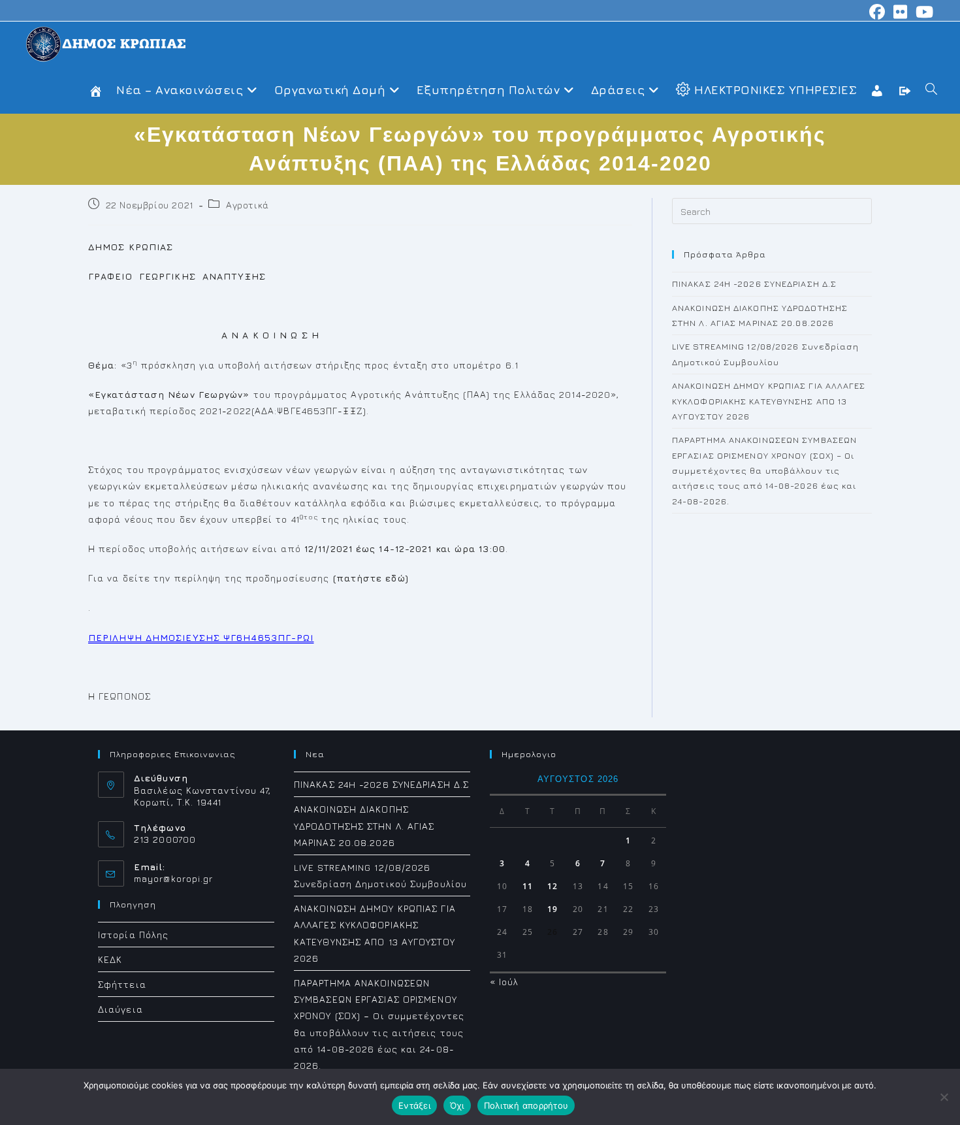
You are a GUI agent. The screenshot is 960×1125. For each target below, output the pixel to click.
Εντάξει (414, 1105)
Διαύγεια (120, 1009)
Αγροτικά (247, 204)
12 (552, 886)
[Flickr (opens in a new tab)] (900, 12)
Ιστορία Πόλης (133, 934)
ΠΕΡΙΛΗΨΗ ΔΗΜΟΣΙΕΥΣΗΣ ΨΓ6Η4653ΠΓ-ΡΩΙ (201, 637)
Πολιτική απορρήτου (526, 1105)
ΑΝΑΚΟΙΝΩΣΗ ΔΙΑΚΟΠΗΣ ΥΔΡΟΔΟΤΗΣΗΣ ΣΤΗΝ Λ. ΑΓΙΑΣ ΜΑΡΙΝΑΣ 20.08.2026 (364, 825)
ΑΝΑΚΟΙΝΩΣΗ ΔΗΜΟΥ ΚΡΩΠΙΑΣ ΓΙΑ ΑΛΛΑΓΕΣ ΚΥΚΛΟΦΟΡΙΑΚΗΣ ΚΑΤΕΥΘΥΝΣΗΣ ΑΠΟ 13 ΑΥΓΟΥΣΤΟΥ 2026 (769, 400)
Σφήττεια (122, 984)
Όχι (457, 1105)
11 (527, 886)
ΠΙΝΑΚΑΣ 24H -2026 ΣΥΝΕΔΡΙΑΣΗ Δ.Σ (754, 283)
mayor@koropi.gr (174, 878)
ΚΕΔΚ (110, 959)
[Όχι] (943, 1096)
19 (552, 909)
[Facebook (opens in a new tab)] (877, 12)
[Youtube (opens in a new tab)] (923, 12)
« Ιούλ (504, 981)
